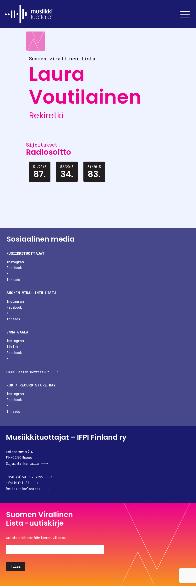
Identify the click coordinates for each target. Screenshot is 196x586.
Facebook (14, 267)
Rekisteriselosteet (23, 488)
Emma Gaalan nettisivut (27, 372)
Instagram (15, 262)
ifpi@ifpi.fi (17, 482)
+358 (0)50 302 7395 (24, 477)
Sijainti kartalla (22, 463)
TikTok (12, 346)
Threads (13, 279)
